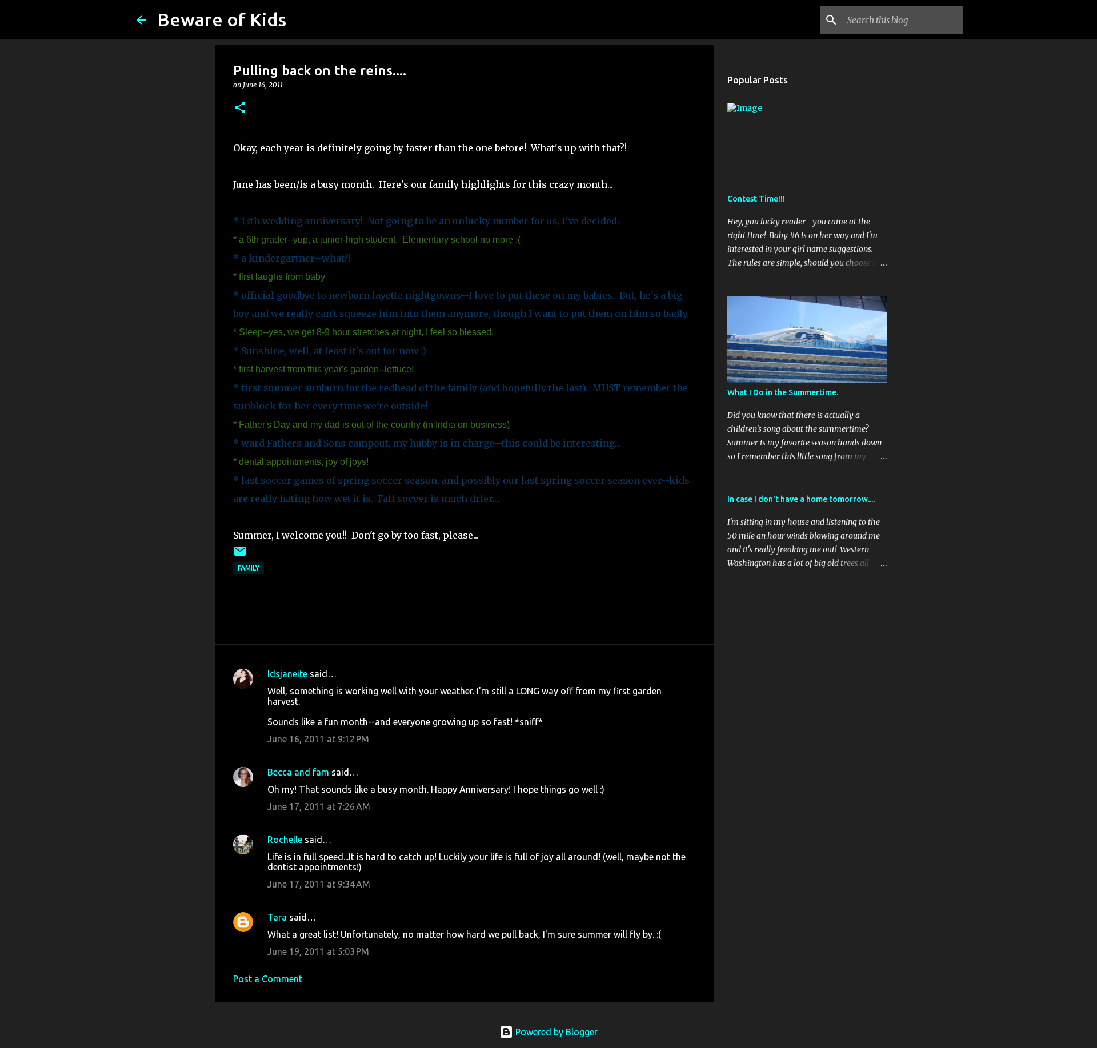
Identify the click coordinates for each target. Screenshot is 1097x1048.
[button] (240, 108)
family (248, 568)
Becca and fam (298, 772)
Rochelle (284, 839)
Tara (277, 917)
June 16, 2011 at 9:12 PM (318, 739)
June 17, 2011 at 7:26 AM (318, 806)
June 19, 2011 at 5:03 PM (318, 951)
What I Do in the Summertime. (782, 392)
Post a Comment (267, 979)
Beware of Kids (221, 19)
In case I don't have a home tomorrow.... (801, 499)
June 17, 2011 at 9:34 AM (318, 884)
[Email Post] (240, 555)
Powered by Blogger (555, 1032)
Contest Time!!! (756, 198)
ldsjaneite (287, 674)
